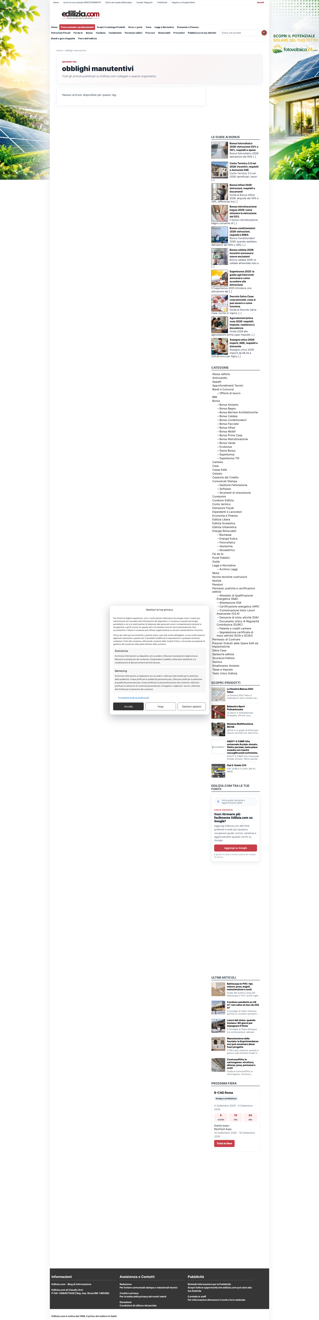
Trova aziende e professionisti (77, 27)
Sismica (217, 661)
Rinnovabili (164, 32)
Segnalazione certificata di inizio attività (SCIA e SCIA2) (235, 634)
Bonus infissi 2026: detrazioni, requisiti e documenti (242, 188)
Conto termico (221, 504)
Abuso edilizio (221, 374)
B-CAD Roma (223, 1092)
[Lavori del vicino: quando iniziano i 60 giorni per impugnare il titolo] (218, 1026)
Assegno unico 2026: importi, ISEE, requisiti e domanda (244, 343)
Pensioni (217, 584)
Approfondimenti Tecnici (227, 385)
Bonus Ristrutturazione (233, 439)
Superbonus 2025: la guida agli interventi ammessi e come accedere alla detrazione (242, 278)
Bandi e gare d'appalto (63, 38)
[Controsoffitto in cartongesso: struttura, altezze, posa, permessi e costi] (218, 1065)
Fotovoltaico (227, 542)
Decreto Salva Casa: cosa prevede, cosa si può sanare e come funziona (243, 301)
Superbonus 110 (229, 458)
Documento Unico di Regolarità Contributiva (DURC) (238, 623)
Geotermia (226, 546)
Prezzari (150, 32)
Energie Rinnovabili (224, 531)
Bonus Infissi (227, 427)
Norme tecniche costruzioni (229, 576)
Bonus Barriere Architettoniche (238, 412)
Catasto (217, 473)
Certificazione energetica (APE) (239, 606)
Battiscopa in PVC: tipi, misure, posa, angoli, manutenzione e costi (240, 986)
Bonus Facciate (229, 423)
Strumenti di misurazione (235, 492)
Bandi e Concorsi (223, 389)
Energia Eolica (228, 538)
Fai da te (78, 32)
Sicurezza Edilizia (223, 658)
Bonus (89, 32)
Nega (160, 706)
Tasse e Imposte (222, 669)
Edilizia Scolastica (223, 523)
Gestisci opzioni (191, 706)
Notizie (216, 580)
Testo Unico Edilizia (224, 673)
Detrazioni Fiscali (60, 32)
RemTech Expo (223, 1129)
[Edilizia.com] (80, 14)
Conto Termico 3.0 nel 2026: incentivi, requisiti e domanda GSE (244, 167)
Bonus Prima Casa (230, 435)
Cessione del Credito (225, 477)
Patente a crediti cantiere (235, 628)
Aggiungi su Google (235, 847)
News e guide (135, 27)
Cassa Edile (219, 469)
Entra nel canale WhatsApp (119, 2)
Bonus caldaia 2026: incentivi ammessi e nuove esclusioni (242, 253)
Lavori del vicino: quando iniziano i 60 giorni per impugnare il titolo (241, 1023)
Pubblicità (162, 2)
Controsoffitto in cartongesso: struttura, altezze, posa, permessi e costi (241, 1063)
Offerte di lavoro (230, 393)
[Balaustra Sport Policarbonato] (218, 712)
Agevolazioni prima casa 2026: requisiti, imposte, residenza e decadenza (242, 323)
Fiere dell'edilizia (87, 38)
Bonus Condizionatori (233, 420)
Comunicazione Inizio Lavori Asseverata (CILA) (236, 612)
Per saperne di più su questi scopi (133, 697)
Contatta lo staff (197, 1296)
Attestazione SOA (230, 602)
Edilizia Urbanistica (224, 527)
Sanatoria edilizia (223, 654)
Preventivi (179, 32)
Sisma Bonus (227, 450)
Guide (216, 561)
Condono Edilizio (223, 500)
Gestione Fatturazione (233, 485)
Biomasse (225, 534)
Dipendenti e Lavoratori (227, 511)
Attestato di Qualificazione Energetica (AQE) (235, 597)
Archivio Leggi (228, 569)
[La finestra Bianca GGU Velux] (218, 694)
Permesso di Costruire (226, 639)
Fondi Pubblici (221, 557)
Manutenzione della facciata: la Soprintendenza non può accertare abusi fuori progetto (242, 1042)
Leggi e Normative (164, 27)
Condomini (219, 496)
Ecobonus (225, 446)
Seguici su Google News (183, 2)
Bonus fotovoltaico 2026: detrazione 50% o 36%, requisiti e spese (244, 147)
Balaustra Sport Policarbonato (236, 708)
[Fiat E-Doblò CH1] (218, 771)
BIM (214, 397)
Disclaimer (126, 1302)
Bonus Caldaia (228, 416)
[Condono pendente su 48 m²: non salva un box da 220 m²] (218, 1008)
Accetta (128, 706)
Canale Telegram (144, 2)
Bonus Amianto (228, 404)
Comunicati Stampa (224, 481)
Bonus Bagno (227, 408)
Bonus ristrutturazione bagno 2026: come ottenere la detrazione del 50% (243, 211)
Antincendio (219, 377)
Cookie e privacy (129, 1293)
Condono (101, 32)
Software (225, 488)
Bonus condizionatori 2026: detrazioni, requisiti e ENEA (242, 231)
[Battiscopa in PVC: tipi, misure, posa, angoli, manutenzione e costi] (218, 989)
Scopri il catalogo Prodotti (111, 27)
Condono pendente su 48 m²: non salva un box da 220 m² (243, 1005)
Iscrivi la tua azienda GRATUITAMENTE (82, 2)
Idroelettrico (227, 550)
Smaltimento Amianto (225, 665)
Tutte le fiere (224, 1143)
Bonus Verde (227, 443)
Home (56, 2)
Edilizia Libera (221, 519)
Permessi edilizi (133, 32)
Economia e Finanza (188, 27)
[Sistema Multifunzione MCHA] (218, 729)
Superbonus (226, 454)
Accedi (260, 2)
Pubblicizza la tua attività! (202, 32)
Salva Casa (219, 650)
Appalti (216, 381)
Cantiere (217, 462)
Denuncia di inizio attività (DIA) (239, 617)
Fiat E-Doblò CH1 (236, 765)
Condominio (115, 32)
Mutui (215, 573)
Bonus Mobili (227, 431)
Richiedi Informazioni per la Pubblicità (209, 1284)
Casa (148, 27)
